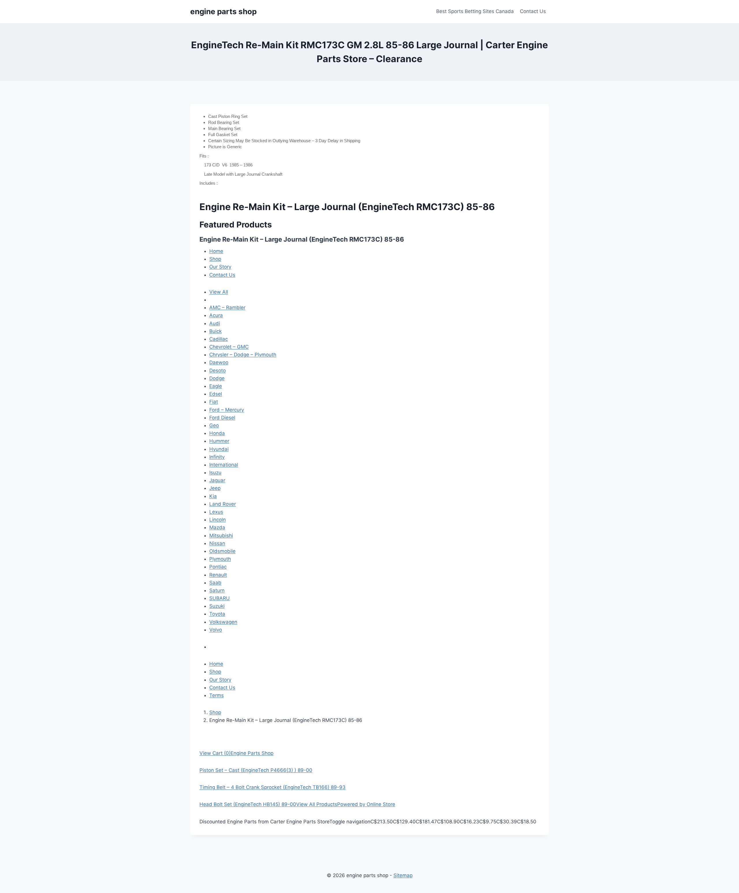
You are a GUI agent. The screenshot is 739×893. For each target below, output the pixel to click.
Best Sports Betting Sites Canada (475, 11)
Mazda (217, 527)
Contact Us (533, 11)
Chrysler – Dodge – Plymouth (242, 354)
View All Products (316, 804)
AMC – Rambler (227, 307)
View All (218, 292)
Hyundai (219, 449)
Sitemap (403, 875)
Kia (213, 496)
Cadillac (218, 339)
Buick (215, 331)
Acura (216, 315)
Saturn (217, 590)
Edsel (215, 394)
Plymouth (220, 559)
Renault (218, 575)
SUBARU (219, 598)
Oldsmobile (222, 551)
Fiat (213, 402)
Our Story (220, 267)
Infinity (217, 457)
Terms (216, 695)
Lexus (216, 512)
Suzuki (217, 606)
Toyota (217, 614)
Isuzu (215, 472)
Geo (214, 425)
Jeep (215, 488)
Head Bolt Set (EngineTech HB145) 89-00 (247, 804)
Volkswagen (223, 622)
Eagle (215, 386)
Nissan (217, 543)
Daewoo (218, 362)
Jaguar (217, 480)
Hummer (219, 441)
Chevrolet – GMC (229, 347)
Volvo (215, 630)
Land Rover (222, 504)
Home (216, 251)
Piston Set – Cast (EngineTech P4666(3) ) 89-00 (255, 770)
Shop (215, 259)
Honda (217, 433)
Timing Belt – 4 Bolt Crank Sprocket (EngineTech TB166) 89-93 (272, 787)
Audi (214, 323)
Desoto (217, 370)
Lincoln (217, 520)
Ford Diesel (222, 417)
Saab (215, 583)
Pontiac (218, 567)
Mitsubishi (221, 535)
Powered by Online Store (366, 804)
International (223, 465)
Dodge (217, 378)
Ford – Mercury (226, 410)
